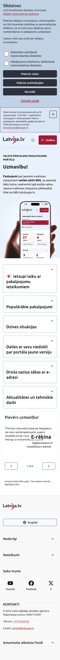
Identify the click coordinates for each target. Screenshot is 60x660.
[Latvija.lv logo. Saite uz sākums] (14, 140)
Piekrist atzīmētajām (30, 82)
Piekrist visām (30, 73)
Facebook (31, 589)
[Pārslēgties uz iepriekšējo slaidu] (11, 466)
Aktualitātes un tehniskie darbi (29, 400)
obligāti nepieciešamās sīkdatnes (21, 13)
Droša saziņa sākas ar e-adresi (28, 374)
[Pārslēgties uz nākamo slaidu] (48, 466)
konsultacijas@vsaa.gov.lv (15, 127)
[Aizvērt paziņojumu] (53, 114)
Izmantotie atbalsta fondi (23, 642)
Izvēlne (50, 140)
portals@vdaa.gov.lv (23, 628)
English (32, 522)
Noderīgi (10, 539)
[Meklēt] (33, 140)
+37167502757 (21, 621)
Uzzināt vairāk (30, 100)
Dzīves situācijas (21, 327)
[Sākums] (30, 506)
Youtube (10, 589)
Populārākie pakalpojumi (29, 307)
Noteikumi (11, 555)
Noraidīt (30, 91)
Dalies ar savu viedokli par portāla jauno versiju (29, 349)
